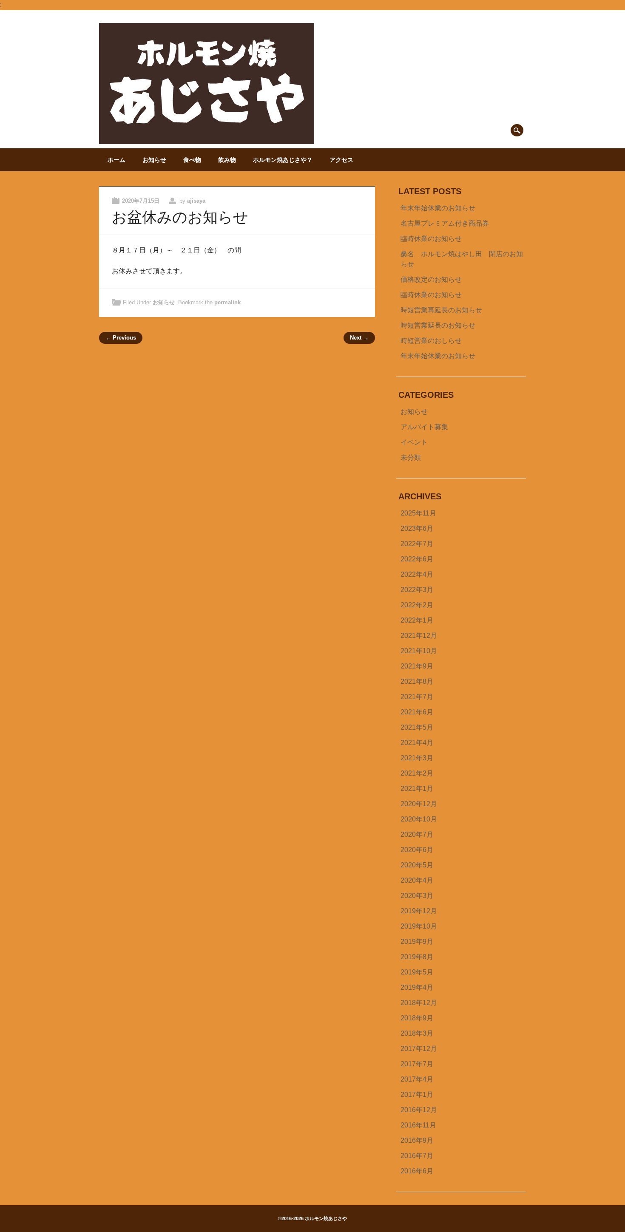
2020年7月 (417, 834)
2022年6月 (417, 559)
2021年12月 (419, 635)
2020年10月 (419, 819)
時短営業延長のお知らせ (438, 325)
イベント (414, 442)
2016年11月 (418, 1125)
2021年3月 (417, 758)
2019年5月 (417, 972)
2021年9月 (417, 666)
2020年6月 (417, 849)
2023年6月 (417, 528)
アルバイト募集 (424, 426)
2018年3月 (417, 1033)
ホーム (116, 159)
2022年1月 (417, 620)
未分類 (411, 457)
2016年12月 (419, 1109)
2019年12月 (419, 911)
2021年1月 (417, 788)
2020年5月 (417, 865)
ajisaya (196, 201)
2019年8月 (417, 956)
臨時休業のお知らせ (431, 238)
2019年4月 (417, 987)
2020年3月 (417, 895)
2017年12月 (419, 1048)
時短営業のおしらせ (431, 340)
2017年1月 (417, 1094)
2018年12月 (419, 1002)
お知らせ (154, 159)
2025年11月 (418, 513)
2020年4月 (417, 880)
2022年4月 (417, 574)
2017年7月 (417, 1064)
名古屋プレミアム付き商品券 (445, 223)
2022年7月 (417, 543)
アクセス (341, 159)
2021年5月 (417, 727)
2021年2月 (417, 773)
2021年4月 (417, 742)
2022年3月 (417, 589)
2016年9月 (417, 1140)
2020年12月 (419, 803)
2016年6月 (417, 1171)
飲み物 (227, 159)
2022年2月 (417, 605)
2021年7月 (417, 696)
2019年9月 (417, 941)
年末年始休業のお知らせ (438, 208)
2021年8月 (417, 681)
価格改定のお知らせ (431, 279)
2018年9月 (417, 1018)
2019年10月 (419, 926)
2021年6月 (417, 712)
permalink (227, 302)
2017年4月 (417, 1079)
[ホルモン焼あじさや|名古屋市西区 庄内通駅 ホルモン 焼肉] (206, 141)
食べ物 (192, 159)
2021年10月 (419, 650)
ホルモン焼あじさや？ (282, 159)
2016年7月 (417, 1155)
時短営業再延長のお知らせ (441, 310)
